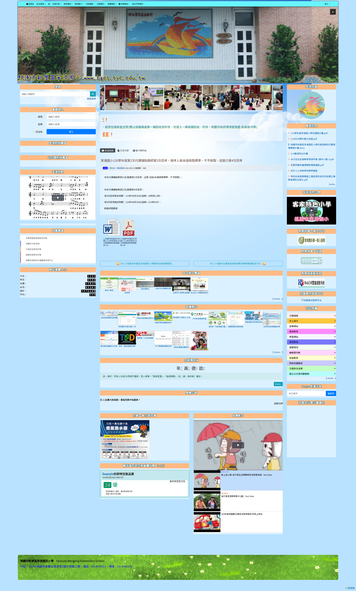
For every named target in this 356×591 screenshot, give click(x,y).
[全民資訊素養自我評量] (109, 320)
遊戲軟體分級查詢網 (235, 333)
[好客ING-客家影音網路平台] (181, 291)
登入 (71, 138)
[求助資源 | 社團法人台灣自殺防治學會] (181, 320)
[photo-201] (116, 104)
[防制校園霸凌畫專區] (181, 345)
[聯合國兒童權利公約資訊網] (109, 344)
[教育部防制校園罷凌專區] (199, 348)
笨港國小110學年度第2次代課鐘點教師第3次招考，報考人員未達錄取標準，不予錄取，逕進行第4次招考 (171, 167)
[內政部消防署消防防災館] (145, 320)
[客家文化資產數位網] (163, 289)
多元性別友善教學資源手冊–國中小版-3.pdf (312, 166)
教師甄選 (120, 175)
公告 (105, 175)
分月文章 (124, 157)
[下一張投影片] (332, 49)
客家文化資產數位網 (163, 295)
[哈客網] (127, 291)
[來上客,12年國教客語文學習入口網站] (199, 291)
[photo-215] (273, 104)
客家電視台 (145, 296)
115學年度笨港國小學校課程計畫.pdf (309, 140)
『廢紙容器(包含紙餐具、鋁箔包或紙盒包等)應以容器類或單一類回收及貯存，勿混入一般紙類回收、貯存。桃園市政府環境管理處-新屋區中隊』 (127, 134)
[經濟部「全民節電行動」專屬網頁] (217, 325)
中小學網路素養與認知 (163, 353)
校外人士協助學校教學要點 (304, 177)
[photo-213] (147, 104)
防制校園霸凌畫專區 (181, 354)
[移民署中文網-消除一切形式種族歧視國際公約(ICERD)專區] (127, 325)
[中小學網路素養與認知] (163, 344)
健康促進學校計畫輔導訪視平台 (39, 267)
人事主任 (111, 175)
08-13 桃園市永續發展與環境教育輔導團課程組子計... (236, 270)
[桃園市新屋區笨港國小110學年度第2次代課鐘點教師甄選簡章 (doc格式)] (111, 234)
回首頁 (31, 4)
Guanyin (108, 481)
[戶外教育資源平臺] (199, 321)
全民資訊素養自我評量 (109, 325)
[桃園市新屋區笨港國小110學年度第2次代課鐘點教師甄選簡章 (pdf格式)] (128, 234)
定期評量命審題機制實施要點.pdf (307, 172)
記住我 (38, 138)
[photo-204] (246, 104)
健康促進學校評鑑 (33, 261)
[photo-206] (185, 104)
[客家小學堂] (109, 290)
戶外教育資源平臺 (199, 325)
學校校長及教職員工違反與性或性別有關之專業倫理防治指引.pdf (311, 185)
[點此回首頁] (178, 48)
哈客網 (127, 299)
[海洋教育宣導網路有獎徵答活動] (272, 325)
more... (277, 306)
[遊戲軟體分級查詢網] (236, 325)
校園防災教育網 (32, 250)
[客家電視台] (145, 289)
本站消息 (109, 157)
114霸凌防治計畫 (299, 160)
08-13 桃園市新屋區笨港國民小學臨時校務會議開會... (146, 270)
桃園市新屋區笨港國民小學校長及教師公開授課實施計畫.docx (311, 153)
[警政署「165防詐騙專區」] (145, 340)
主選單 (41, 4)
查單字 (331, 400)
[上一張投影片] (24, 49)
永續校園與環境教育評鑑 (36, 245)
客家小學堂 (109, 297)
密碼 (40, 131)
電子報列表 (141, 157)
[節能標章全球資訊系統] (254, 322)
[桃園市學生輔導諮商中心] (163, 323)
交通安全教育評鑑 (33, 256)
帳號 (40, 123)
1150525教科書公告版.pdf (304, 146)
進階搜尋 (91, 105)
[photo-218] (220, 104)
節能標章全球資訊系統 (253, 329)
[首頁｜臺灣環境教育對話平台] (127, 344)
